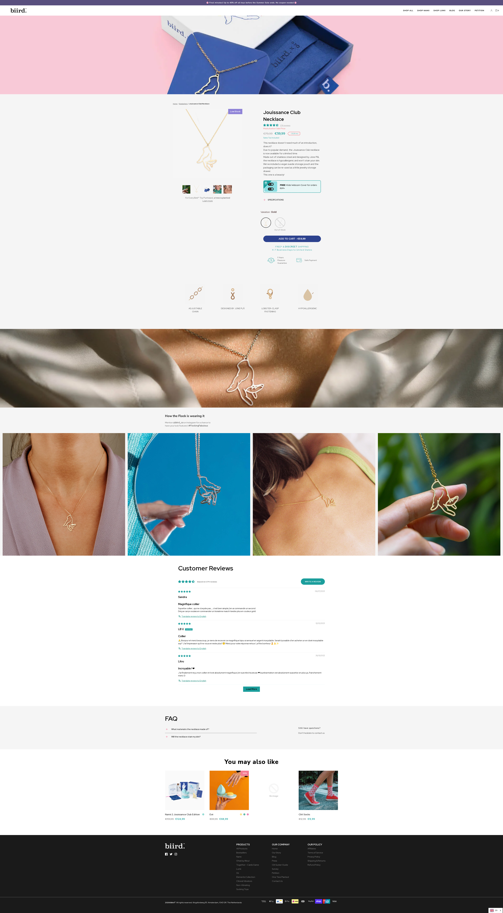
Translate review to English (193, 616)
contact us (319, 733)
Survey (275, 869)
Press (274, 860)
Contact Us (277, 881)
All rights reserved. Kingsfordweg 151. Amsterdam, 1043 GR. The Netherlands (203, 902)
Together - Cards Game (247, 864)
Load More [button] (251, 689)
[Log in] (491, 10)
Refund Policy (314, 864)
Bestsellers (183, 104)
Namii (238, 856)
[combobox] (495, 910)
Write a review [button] (313, 581)
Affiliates (312, 848)
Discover (169, 821)
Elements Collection (245, 877)
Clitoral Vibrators (244, 881)
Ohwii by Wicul (242, 860)
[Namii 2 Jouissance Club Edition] (184, 790)
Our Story (465, 10)
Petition (479, 10)
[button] (186, 189)
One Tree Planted (280, 877)
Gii (237, 873)
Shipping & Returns (316, 860)
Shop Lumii (439, 10)
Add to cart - (292, 238)
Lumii (238, 869)
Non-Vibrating (243, 885)
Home (175, 104)
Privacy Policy (314, 856)
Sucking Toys (242, 889)
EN (496, 910)
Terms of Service (315, 852)
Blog (452, 10)
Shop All (408, 10)
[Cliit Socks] (318, 790)
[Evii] (229, 790)
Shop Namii (423, 10)
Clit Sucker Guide (280, 864)
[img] (184, 591)
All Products (241, 848)
